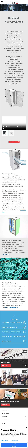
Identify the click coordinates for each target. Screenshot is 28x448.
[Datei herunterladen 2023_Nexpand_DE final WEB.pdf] (24, 332)
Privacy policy (14, 440)
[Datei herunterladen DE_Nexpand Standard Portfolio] (24, 322)
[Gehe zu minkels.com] (14, 2)
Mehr (25, 365)
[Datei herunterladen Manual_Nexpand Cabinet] (24, 327)
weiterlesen (5, 365)
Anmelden (4, 404)
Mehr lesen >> (6, 254)
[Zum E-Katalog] (24, 341)
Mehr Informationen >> (11, 307)
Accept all (14, 443)
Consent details (4, 440)
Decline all (14, 446)
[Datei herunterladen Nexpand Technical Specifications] (24, 336)
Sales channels (5, 413)
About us (4, 420)
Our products (5, 410)
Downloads (4, 416)
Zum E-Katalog (12, 141)
